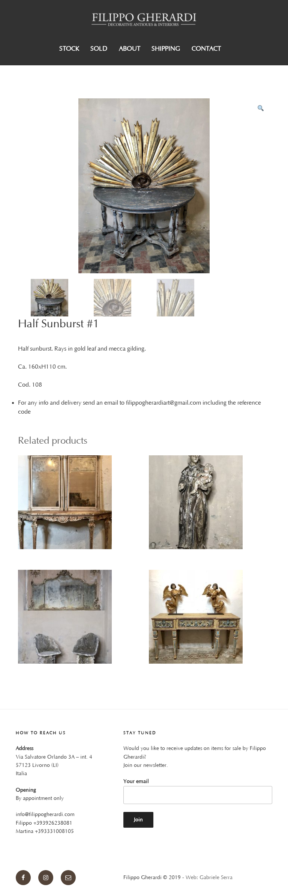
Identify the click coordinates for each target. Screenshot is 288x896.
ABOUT (129, 48)
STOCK (69, 48)
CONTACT (206, 48)
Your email (136, 782)
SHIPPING (166, 48)
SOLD (98, 48)
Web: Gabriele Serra (209, 878)
